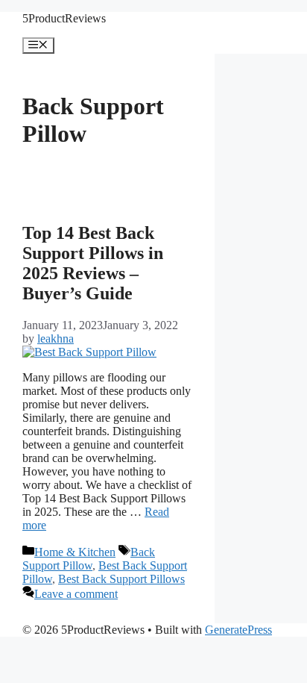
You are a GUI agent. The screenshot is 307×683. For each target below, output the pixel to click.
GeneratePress (238, 629)
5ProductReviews (64, 18)
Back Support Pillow (88, 559)
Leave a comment (76, 593)
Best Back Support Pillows (121, 579)
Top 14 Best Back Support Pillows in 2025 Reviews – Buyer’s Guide (92, 263)
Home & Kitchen (74, 552)
